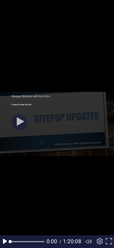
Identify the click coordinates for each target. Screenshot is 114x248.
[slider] (27, 241)
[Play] (19, 122)
